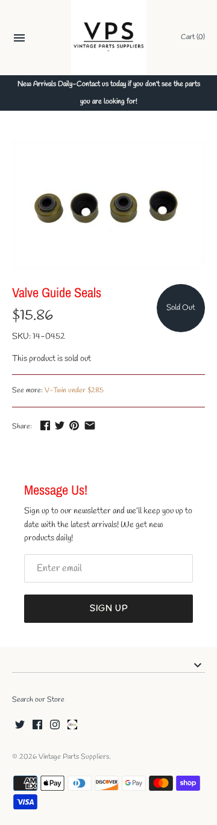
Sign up (109, 608)
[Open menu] (19, 39)
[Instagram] (55, 725)
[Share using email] (90, 425)
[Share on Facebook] (45, 425)
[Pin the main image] (74, 425)
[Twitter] (20, 725)
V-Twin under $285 (74, 390)
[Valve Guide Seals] (108, 204)
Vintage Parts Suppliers (74, 757)
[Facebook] (37, 725)
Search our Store (38, 700)
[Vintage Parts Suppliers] (108, 37)
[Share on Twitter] (59, 425)
